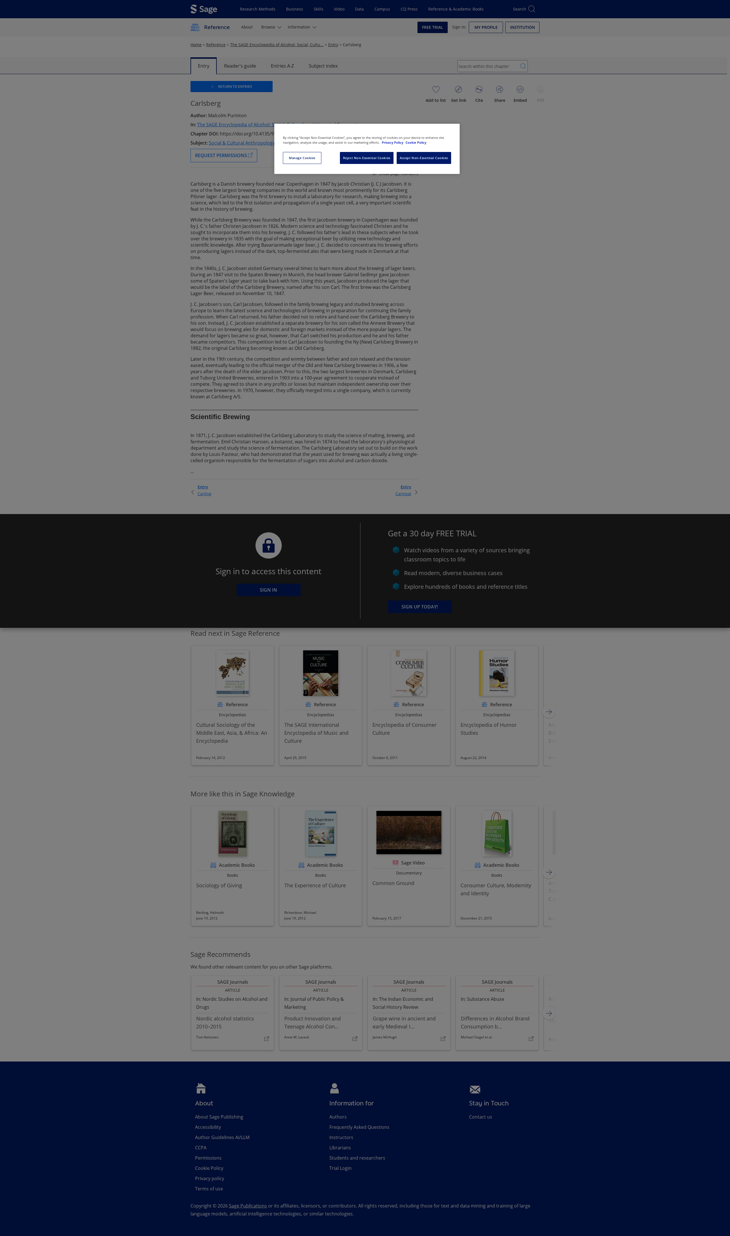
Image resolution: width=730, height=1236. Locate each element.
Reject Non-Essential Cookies (366, 158)
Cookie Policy (415, 142)
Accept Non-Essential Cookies (424, 158)
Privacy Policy (393, 142)
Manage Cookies (302, 158)
